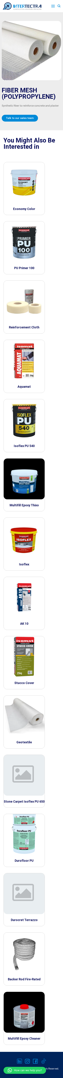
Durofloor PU (24, 860)
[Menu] (53, 6)
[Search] (59, 6)
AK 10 (24, 623)
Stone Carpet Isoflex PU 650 (24, 801)
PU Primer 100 (24, 268)
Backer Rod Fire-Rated (24, 979)
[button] (25, 1070)
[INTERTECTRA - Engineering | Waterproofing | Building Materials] (22, 6)
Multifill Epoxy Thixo (24, 505)
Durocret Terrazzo (24, 920)
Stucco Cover (24, 683)
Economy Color (24, 209)
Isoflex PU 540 (24, 446)
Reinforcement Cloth (24, 327)
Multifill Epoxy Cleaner (24, 1038)
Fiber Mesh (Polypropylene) (29, 93)
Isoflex (24, 564)
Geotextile (24, 742)
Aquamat (24, 386)
